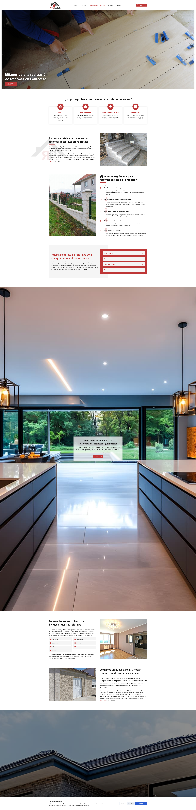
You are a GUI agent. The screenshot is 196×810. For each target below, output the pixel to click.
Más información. (85, 805)
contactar (51, 161)
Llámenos (103, 700)
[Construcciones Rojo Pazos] (55, 5)
